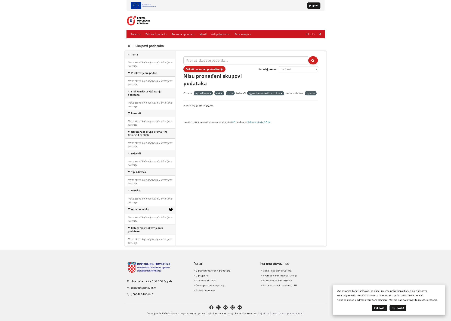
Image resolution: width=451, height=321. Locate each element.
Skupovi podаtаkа (149, 46)
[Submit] (313, 60)
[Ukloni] (210, 93)
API (233, 121)
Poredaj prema (267, 69)
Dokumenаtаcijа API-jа (259, 121)
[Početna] (129, 46)
